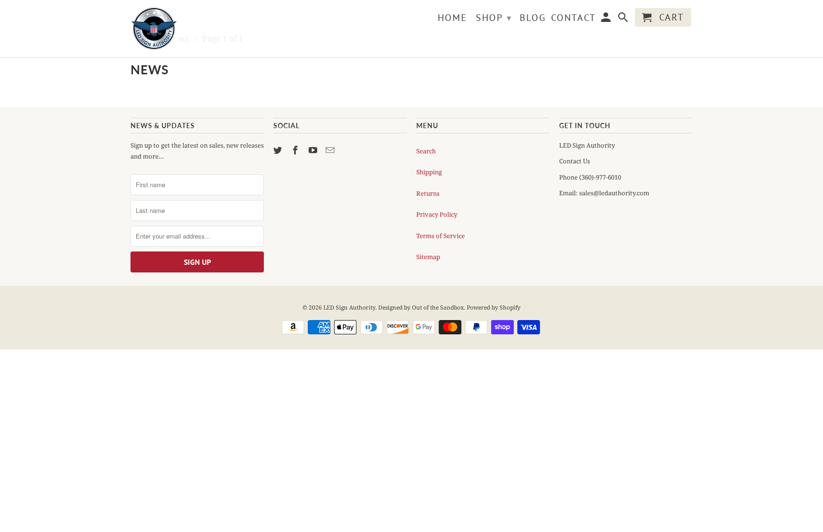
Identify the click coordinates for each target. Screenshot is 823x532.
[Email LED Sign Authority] (331, 150)
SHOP (494, 17)
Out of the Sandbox (438, 307)
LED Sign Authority (349, 307)
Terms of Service (440, 235)
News (149, 69)
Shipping (429, 172)
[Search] (624, 19)
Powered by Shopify (494, 307)
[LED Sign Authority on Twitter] (278, 150)
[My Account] (606, 19)
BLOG (533, 18)
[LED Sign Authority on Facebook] (296, 150)
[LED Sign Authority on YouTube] (314, 150)
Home (452, 18)
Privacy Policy (436, 214)
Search (426, 151)
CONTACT (573, 18)
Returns (428, 193)
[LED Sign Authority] (197, 28)
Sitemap (428, 256)
